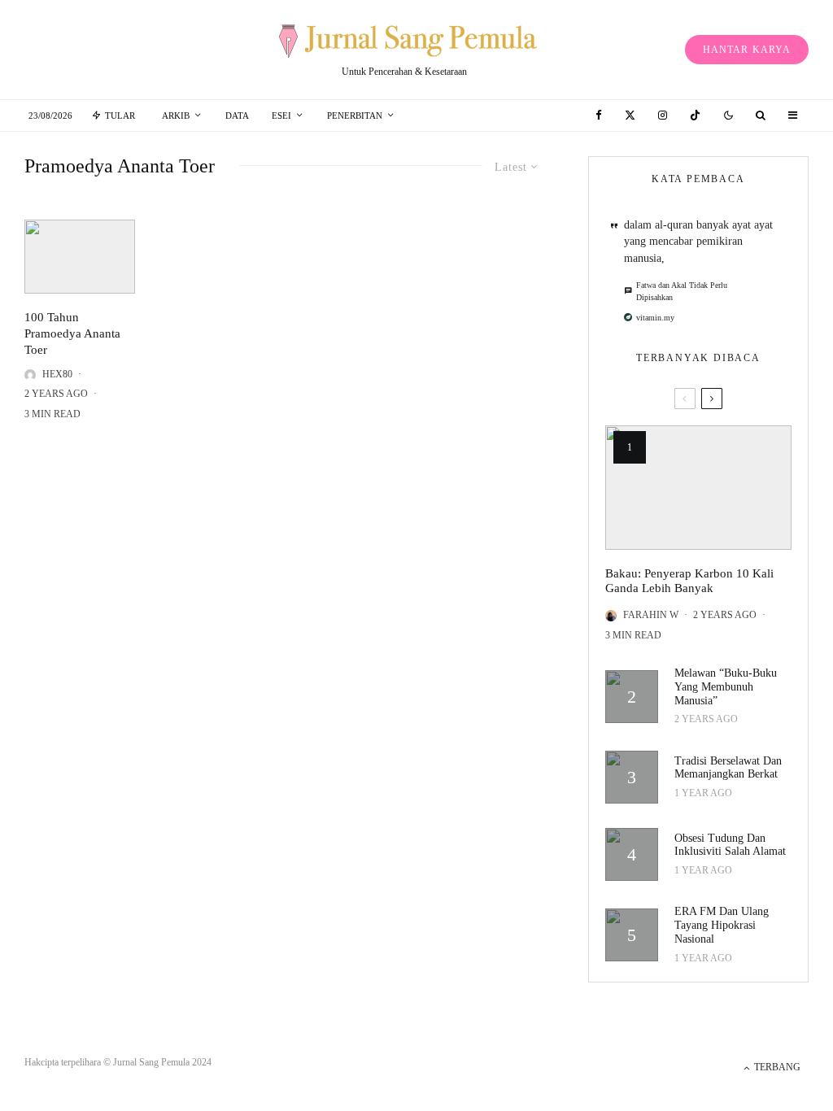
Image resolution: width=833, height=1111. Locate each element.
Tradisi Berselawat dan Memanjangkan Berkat (728, 768)
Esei (281, 115)
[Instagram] (662, 115)
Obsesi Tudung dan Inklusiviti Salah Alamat (730, 845)
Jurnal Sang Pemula (151, 1062)
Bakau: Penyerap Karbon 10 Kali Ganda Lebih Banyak (689, 581)
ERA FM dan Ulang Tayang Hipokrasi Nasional (721, 925)
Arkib (176, 115)
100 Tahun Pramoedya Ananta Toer (72, 333)
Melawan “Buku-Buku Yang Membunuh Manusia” (725, 687)
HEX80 (57, 374)
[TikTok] (695, 115)
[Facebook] (598, 115)
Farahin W (650, 615)
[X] (630, 115)
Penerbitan (354, 115)
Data (237, 115)
